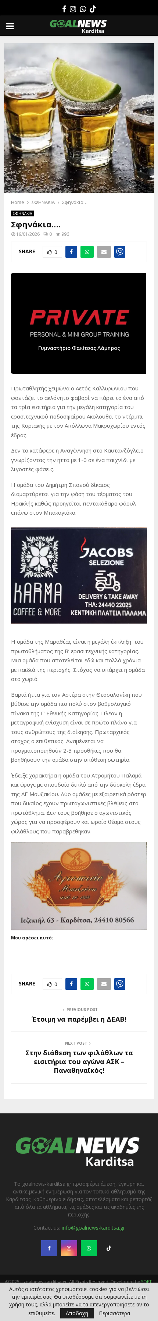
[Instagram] (73, 9)
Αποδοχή (77, 1313)
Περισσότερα (114, 1313)
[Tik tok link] (93, 9)
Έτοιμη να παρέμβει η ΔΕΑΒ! (79, 989)
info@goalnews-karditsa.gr (93, 1197)
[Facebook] (64, 9)
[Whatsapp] (83, 9)
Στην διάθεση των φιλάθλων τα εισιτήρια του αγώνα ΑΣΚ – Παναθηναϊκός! (79, 1031)
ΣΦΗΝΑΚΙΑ (22, 213)
